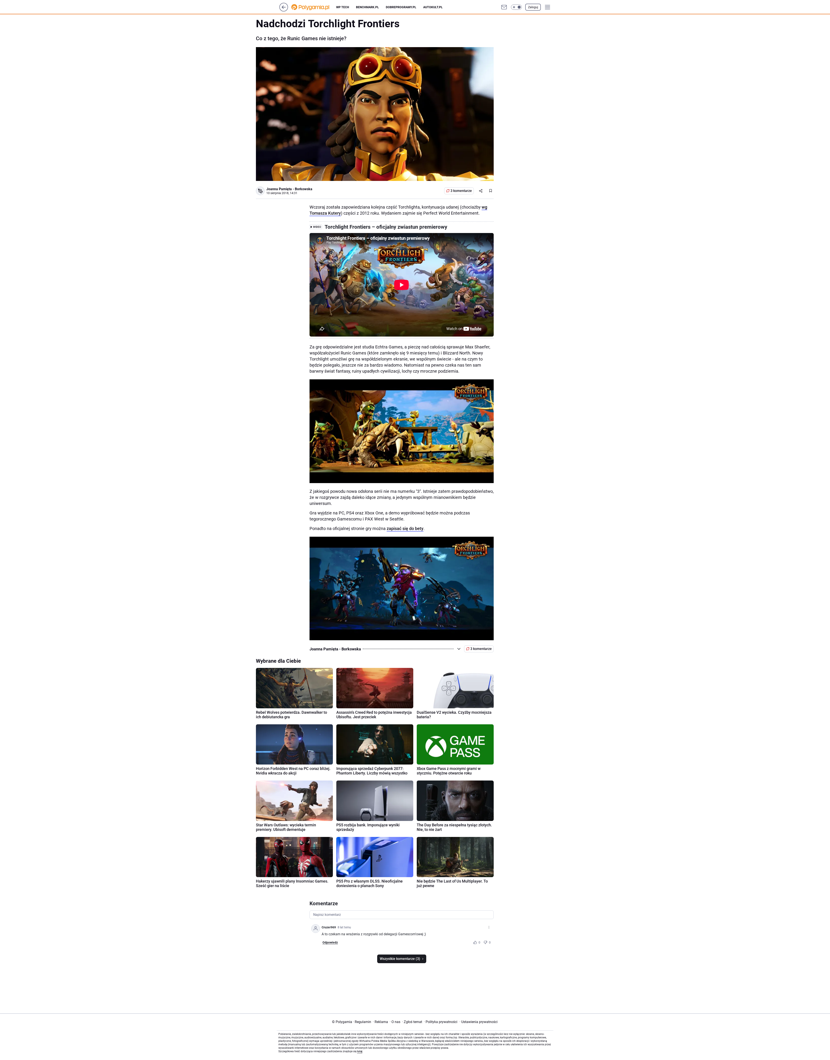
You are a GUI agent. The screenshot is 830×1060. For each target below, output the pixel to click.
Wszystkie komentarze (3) (400, 959)
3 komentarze (461, 191)
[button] (516, 7)
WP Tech (342, 7)
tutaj (359, 1051)
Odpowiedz (330, 942)
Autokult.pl (433, 7)
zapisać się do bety (405, 528)
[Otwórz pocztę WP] (504, 7)
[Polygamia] (313, 7)
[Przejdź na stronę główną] (283, 10)
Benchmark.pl (367, 7)
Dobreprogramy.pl (401, 7)
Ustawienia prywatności (479, 1022)
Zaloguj (533, 7)
